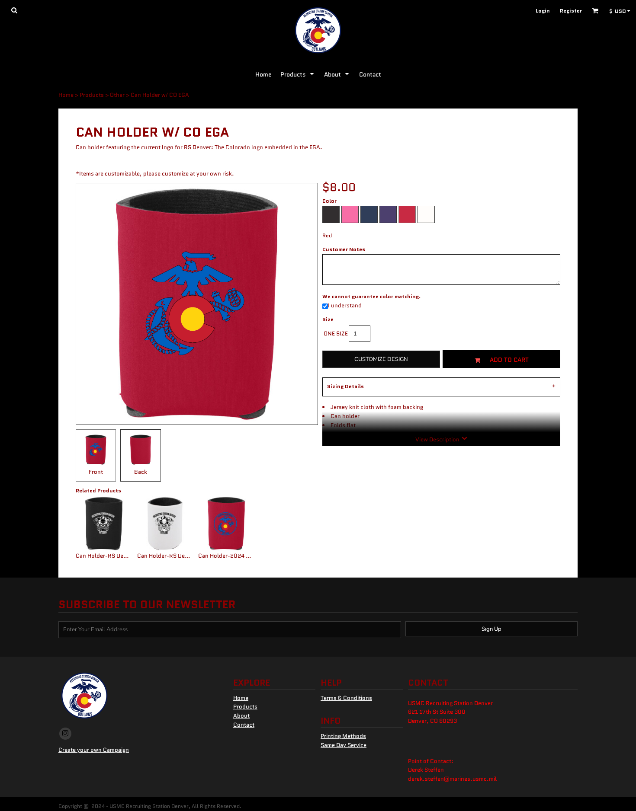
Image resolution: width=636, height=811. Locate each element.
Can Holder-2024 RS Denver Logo (242, 556)
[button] (14, 10)
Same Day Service (343, 745)
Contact (243, 725)
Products (92, 95)
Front (96, 472)
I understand (345, 305)
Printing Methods (343, 736)
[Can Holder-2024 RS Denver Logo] (226, 523)
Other (117, 95)
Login (543, 10)
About (241, 716)
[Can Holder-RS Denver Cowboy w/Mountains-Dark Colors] (104, 523)
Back (140, 472)
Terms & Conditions (346, 698)
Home (66, 95)
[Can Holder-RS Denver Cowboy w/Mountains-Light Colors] (165, 523)
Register (571, 10)
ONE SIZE (336, 333)
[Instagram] (65, 734)
